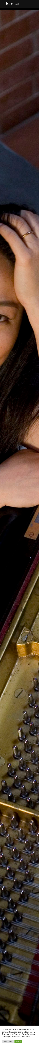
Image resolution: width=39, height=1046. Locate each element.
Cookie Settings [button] (8, 1041)
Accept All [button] (18, 1041)
